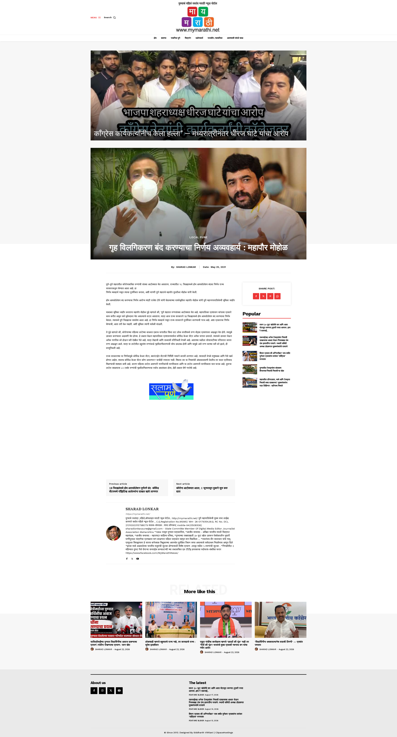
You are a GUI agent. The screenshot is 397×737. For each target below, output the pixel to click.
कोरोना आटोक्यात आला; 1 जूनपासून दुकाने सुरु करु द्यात (201, 489)
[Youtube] (137, 558)
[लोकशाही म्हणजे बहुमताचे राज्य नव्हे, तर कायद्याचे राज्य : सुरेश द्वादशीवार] (198, 95)
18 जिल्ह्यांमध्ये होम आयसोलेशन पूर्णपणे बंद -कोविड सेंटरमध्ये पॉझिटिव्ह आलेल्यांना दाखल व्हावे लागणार (134, 489)
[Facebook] (127, 558)
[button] (110, 17)
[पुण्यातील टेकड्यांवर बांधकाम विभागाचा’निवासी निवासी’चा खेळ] (250, 369)
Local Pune (198, 237)
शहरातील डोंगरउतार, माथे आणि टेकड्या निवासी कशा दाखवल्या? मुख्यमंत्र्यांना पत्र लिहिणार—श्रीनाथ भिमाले (275, 382)
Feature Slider (196, 695)
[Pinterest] (270, 296)
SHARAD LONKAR (186, 267)
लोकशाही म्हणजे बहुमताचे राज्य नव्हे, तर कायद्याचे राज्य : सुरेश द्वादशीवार (186, 133)
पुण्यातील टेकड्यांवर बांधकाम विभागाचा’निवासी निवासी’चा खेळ (272, 369)
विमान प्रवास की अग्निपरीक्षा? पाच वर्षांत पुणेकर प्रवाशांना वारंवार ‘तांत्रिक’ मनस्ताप (275, 356)
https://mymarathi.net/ (138, 514)
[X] (132, 558)
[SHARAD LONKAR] (113, 533)
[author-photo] (93, 649)
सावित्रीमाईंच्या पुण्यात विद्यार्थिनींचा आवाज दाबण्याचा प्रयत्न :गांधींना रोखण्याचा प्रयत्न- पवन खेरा (114, 643)
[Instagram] (102, 690)
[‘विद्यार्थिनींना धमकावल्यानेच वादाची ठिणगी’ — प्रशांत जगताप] (280, 620)
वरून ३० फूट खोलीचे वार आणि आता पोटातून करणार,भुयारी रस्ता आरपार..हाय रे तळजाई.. (275, 327)
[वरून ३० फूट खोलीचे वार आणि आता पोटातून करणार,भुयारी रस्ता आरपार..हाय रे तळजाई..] (250, 327)
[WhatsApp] (277, 296)
